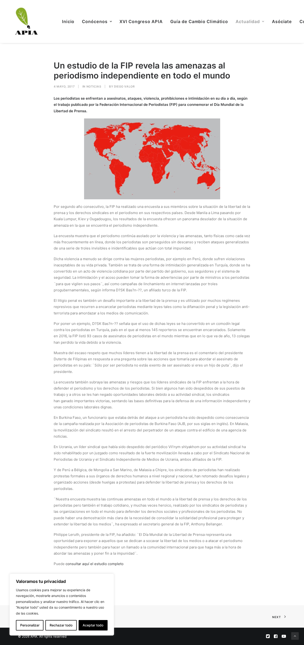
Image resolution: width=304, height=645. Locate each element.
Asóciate (282, 21)
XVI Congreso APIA (140, 21)
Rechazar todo (61, 625)
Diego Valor (124, 86)
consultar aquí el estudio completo (95, 564)
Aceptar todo (93, 625)
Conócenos (94, 21)
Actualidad (248, 21)
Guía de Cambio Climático (199, 21)
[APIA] (26, 21)
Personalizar (29, 625)
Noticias (93, 86)
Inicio (68, 21)
